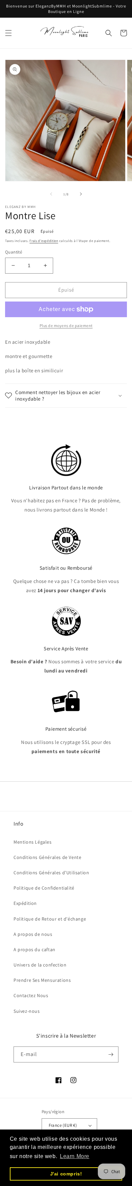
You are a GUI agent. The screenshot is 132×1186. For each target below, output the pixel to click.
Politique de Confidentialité (44, 888)
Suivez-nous (27, 1011)
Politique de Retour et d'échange (50, 919)
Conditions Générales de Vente (47, 857)
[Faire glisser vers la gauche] (51, 193)
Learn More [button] (74, 1156)
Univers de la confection (40, 965)
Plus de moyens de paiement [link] (66, 325)
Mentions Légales (33, 842)
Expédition (25, 903)
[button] (8, 33)
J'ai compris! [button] (66, 1173)
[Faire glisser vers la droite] (80, 193)
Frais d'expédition (43, 241)
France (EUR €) (63, 1125)
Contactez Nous (31, 995)
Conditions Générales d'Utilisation (51, 873)
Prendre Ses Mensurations (42, 980)
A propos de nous (33, 934)
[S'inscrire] (110, 1054)
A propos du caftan (35, 949)
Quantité (13, 252)
